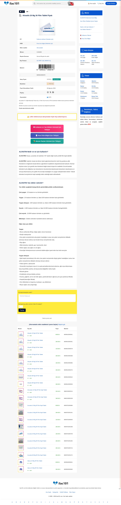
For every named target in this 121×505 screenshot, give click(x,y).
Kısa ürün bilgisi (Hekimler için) (45, 43)
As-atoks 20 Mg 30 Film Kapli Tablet (36, 419)
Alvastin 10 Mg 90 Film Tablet (35, 340)
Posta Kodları (111, 3)
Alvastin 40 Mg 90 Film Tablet (35, 368)
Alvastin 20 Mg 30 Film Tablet (35, 347)
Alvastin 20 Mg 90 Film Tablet (35, 354)
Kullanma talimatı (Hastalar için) (45, 39)
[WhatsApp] (53, 92)
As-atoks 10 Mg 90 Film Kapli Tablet (36, 412)
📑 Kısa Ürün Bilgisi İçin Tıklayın (47, 135)
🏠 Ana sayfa (92, 3)
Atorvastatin (40, 47)
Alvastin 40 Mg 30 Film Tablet (35, 361)
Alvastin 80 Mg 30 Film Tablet (35, 375)
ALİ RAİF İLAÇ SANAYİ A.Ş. (44, 60)
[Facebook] (48, 92)
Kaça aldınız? (56, 79)
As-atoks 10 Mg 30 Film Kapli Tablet (36, 405)
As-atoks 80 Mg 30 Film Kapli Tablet (36, 448)
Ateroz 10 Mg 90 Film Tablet (34, 468)
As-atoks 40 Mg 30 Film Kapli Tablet (36, 433)
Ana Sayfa (48, 492)
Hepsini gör (61, 324)
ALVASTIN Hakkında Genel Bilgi (88, 17)
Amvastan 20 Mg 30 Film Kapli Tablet (37, 397)
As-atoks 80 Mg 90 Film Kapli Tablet (36, 455)
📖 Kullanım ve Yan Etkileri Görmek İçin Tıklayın (47, 128)
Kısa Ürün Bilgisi (86, 38)
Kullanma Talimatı (86, 35)
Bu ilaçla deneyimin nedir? (25, 292)
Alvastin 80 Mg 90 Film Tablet (35, 382)
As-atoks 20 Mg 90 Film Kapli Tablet (36, 426)
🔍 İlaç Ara (100, 3)
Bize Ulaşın (72, 492)
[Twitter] (50, 92)
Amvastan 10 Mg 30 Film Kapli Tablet (37, 390)
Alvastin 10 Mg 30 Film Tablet (35, 333)
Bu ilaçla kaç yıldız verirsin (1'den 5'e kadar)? (30, 304)
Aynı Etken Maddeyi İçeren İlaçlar (89, 21)
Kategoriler (55, 492)
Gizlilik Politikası (64, 492)
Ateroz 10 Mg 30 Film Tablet (34, 461)
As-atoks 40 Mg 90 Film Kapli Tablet (36, 441)
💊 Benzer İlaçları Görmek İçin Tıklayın (47, 141)
